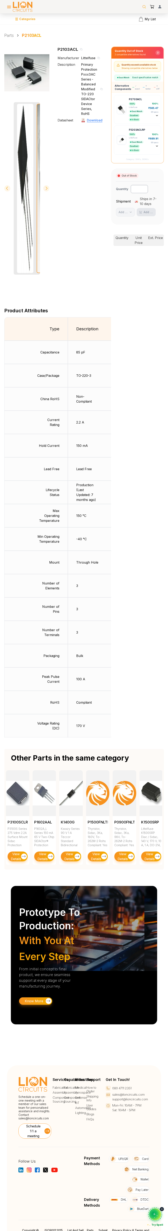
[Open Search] (144, 6)
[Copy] (81, 49)
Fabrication (60, 1087)
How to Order (91, 1089)
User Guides (91, 1107)
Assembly (60, 1092)
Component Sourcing (61, 1099)
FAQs (90, 1119)
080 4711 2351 (122, 1088)
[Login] (160, 6)
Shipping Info (92, 1098)
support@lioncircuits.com (130, 1099)
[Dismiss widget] (162, 1209)
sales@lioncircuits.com (33, 1118)
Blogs (90, 1114)
